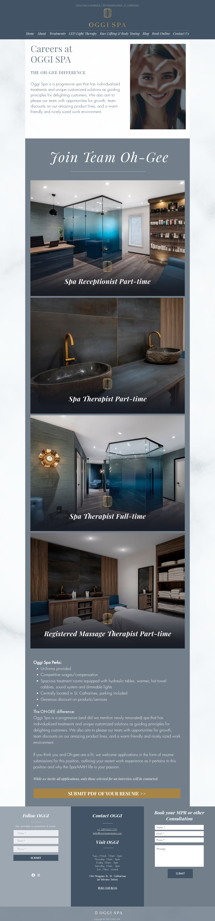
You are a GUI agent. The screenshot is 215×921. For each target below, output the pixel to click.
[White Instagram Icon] (38, 875)
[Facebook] (33, 875)
